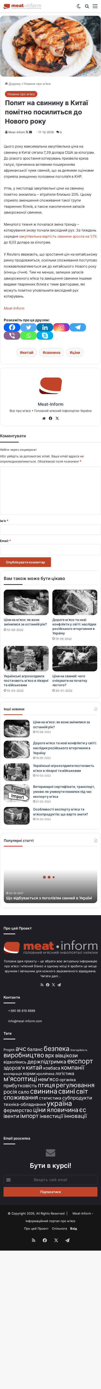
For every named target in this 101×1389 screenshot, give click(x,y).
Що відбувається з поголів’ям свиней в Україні (49, 898)
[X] (57, 418)
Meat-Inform (16, 132)
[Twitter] (28, 327)
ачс (21, 1049)
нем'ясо (48, 1079)
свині (66, 1091)
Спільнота (59, 1228)
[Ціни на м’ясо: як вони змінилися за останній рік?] (26, 602)
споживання (21, 1097)
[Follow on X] (27, 132)
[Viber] (12, 335)
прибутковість (20, 1085)
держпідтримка (46, 1061)
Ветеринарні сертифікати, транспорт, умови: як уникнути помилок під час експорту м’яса (64, 791)
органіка (67, 1079)
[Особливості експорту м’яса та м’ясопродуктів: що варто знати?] (17, 816)
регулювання (75, 1085)
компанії (72, 1067)
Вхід (73, 1228)
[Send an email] (30, 132)
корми (29, 1073)
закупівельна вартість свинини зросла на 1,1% (58, 236)
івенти (11, 1116)
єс (82, 1109)
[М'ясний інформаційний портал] (22, 6)
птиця (46, 1085)
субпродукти (77, 1098)
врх (49, 1055)
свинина (52, 352)
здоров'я (14, 1068)
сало (23, 1092)
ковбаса (51, 1068)
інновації (75, 1116)
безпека (57, 1049)
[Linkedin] (45, 327)
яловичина (62, 1109)
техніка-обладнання (25, 1104)
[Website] (44, 418)
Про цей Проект (36, 1228)
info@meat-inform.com (24, 1021)
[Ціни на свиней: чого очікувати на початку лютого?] (74, 658)
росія (10, 1091)
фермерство (18, 1110)
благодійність (78, 1050)
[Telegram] (78, 327)
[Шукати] (87, 7)
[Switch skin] (78, 7)
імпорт (29, 1115)
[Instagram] (61, 327)
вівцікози (66, 1055)
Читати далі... (50, 976)
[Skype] (45, 335)
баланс (35, 1049)
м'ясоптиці (20, 1079)
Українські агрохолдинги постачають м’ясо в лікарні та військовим (26, 680)
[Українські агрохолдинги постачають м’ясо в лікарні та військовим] (26, 658)
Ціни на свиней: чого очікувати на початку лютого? (69, 680)
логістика (64, 1073)
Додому (14, 84)
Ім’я (4, 521)
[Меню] (95, 7)
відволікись (15, 1061)
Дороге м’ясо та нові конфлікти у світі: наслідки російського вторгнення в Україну (65, 748)
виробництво (24, 1055)
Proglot (9, 1050)
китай (27, 352)
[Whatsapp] (28, 335)
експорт (80, 1061)
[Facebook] (12, 327)
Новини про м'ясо (37, 84)
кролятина (45, 1073)
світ (82, 1091)
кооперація (13, 1074)
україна (59, 1103)
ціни (76, 352)
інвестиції (51, 1116)
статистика (50, 1097)
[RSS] (42, 985)
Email (5, 541)
